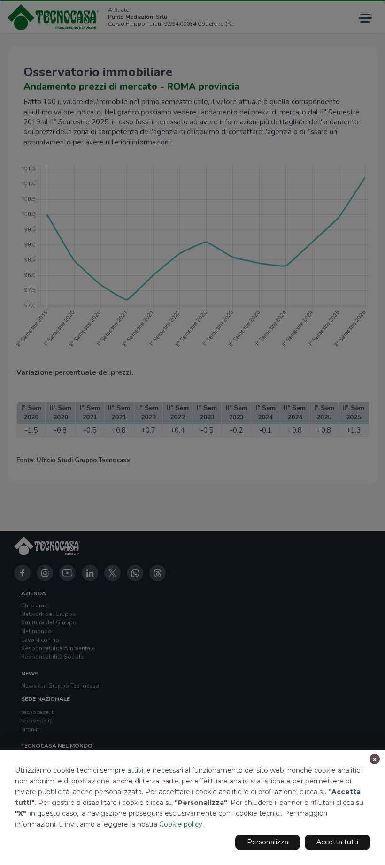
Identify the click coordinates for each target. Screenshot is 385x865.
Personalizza (267, 842)
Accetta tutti (337, 842)
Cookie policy (180, 824)
